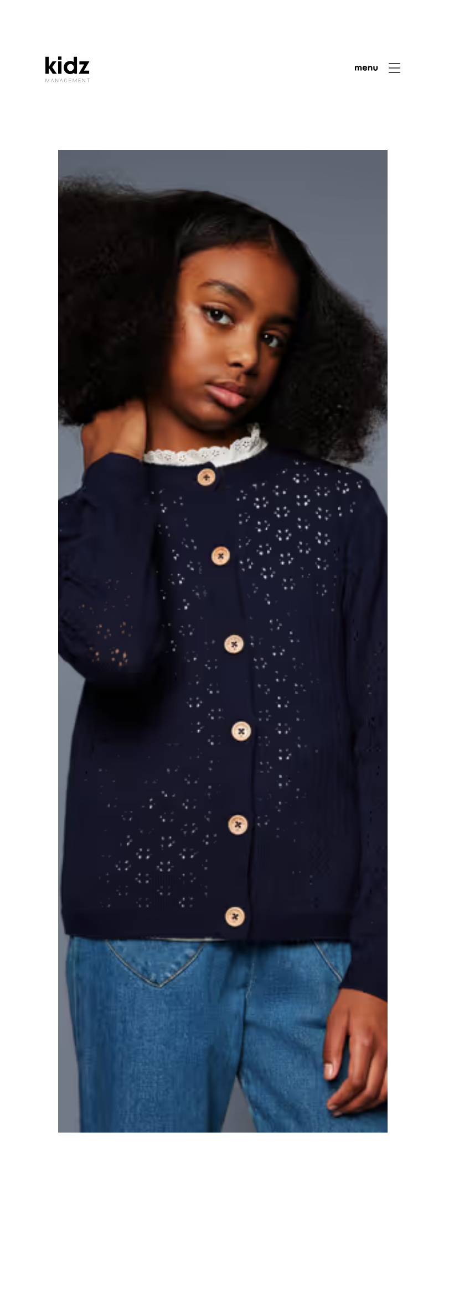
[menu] (377, 68)
